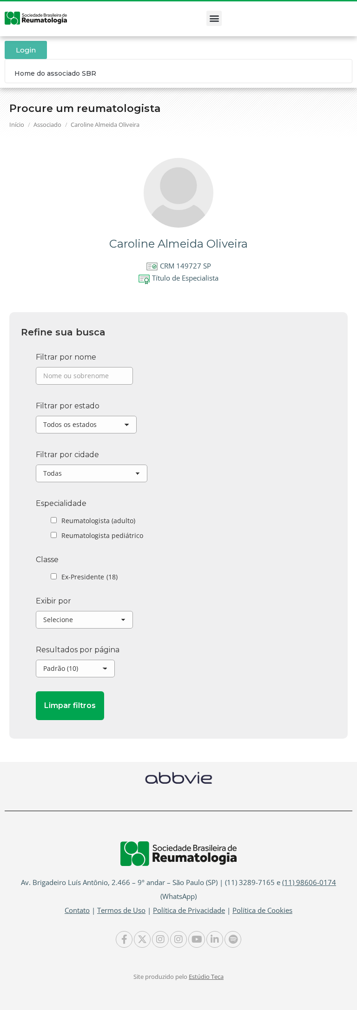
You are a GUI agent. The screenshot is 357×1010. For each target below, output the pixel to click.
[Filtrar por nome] (84, 378)
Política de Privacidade (189, 910)
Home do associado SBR (55, 73)
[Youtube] (196, 939)
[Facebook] (124, 939)
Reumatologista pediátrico (102, 535)
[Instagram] (160, 939)
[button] (214, 18)
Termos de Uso (121, 910)
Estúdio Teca (206, 976)
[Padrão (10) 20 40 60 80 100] (75, 671)
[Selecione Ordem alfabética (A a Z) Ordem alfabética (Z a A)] (84, 622)
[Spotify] (233, 939)
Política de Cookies (262, 910)
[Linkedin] (214, 939)
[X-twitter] (142, 939)
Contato (77, 910)
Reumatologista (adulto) (98, 520)
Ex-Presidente (89, 576)
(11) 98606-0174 (309, 882)
